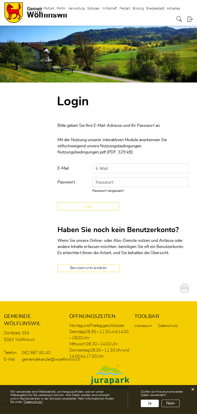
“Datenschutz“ (33, 401)
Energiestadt (155, 8)
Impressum (143, 326)
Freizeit (125, 8)
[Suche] (179, 19)
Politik (61, 8)
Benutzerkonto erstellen (88, 268)
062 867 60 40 (36, 353)
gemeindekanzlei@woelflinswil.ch (51, 359)
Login (190, 19)
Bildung (138, 8)
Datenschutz (168, 326)
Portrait (49, 8)
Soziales (93, 8)
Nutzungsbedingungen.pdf (81, 152)
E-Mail (63, 168)
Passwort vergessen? (108, 191)
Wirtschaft (109, 8)
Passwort (66, 182)
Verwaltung (76, 8)
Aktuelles (173, 8)
